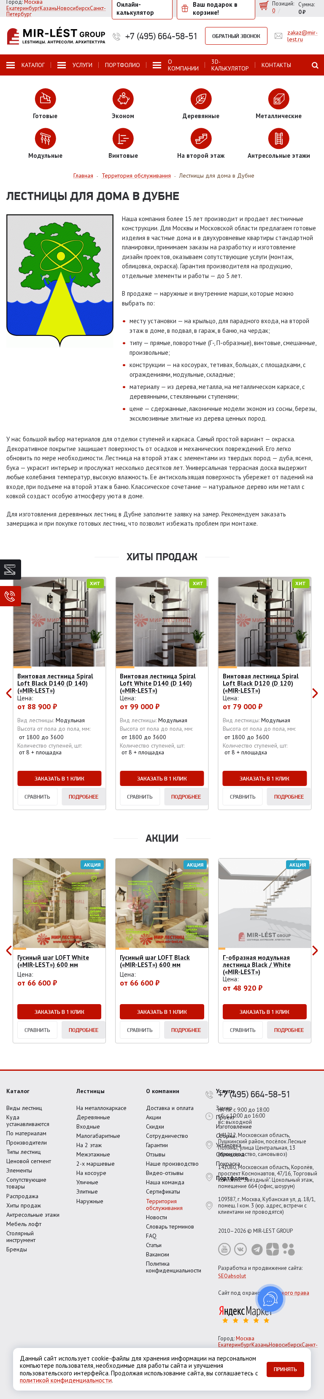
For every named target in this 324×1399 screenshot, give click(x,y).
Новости (156, 1217)
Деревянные (93, 1117)
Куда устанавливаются (27, 1120)
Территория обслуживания (164, 1204)
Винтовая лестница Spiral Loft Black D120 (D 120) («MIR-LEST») (261, 683)
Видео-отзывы (165, 1173)
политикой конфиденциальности (66, 1380)
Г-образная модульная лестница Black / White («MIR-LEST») (257, 964)
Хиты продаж (23, 1205)
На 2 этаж (89, 1145)
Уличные (87, 1182)
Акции (153, 1117)
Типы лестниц (23, 1152)
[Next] (314, 693)
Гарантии (157, 1145)
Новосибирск (73, 8)
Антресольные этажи (32, 1214)
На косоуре (91, 1173)
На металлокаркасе (101, 1108)
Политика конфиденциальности (173, 1267)
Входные (88, 1126)
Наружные (89, 1201)
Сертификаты (163, 1191)
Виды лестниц (24, 1108)
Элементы (19, 1170)
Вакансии (157, 1254)
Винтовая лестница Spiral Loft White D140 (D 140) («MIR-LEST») (158, 683)
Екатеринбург (23, 8)
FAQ (151, 1236)
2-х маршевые (95, 1163)
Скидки (155, 1126)
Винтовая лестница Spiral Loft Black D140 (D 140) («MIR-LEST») (55, 683)
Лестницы (90, 1091)
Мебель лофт (23, 1224)
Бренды (16, 1249)
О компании (162, 1091)
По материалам (26, 1133)
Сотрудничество (167, 1136)
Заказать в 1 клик (59, 778)
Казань (48, 8)
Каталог (18, 1091)
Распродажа (22, 1196)
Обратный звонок (236, 35)
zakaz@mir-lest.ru (302, 36)
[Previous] (10, 693)
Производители (26, 1142)
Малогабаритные (98, 1136)
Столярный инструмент (20, 1236)
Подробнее (83, 796)
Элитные (87, 1191)
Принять (285, 1369)
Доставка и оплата (170, 1108)
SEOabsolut (232, 1276)
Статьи (154, 1245)
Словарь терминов (170, 1226)
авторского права (287, 1292)
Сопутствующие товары (26, 1183)
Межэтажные (93, 1154)
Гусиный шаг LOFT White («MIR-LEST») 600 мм (53, 961)
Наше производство (172, 1163)
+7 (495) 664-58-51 (161, 35)
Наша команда (165, 1182)
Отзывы (155, 1154)
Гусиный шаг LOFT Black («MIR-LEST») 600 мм (155, 961)
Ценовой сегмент (28, 1161)
